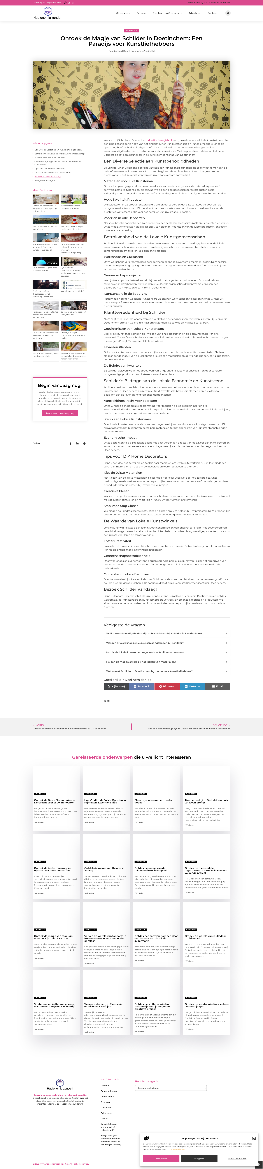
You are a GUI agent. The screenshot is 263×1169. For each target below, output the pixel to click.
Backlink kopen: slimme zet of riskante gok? (109, 1127)
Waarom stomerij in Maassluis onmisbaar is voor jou (103, 1005)
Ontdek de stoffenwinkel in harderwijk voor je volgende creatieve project (152, 1006)
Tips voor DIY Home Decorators (50, 168)
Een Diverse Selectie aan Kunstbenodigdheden (58, 150)
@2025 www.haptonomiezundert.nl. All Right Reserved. (61, 1164)
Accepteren (161, 1159)
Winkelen (131, 30)
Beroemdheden (109, 1091)
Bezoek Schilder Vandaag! (48, 176)
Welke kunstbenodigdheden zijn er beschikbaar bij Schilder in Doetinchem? (167, 633)
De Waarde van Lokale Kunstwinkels (53, 172)
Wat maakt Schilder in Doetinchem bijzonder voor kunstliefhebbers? (167, 671)
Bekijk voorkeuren (237, 1159)
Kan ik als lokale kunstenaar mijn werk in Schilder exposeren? (167, 652)
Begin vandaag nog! (60, 385)
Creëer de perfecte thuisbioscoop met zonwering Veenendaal (43, 294)
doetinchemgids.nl (160, 140)
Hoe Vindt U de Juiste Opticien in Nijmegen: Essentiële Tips (105, 801)
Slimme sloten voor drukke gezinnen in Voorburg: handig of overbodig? (45, 247)
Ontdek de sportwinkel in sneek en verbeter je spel (207, 1005)
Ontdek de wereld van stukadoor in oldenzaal (205, 937)
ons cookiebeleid (178, 1149)
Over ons (105, 1102)
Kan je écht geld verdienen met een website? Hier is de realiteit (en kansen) (111, 1140)
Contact (212, 13)
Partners (141, 13)
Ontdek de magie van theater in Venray (104, 869)
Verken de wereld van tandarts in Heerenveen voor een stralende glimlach (105, 938)
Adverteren (195, 13)
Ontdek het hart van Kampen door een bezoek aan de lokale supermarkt (156, 938)
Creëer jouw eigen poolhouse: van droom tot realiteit (73, 335)
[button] (253, 1138)
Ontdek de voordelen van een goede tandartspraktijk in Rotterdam (45, 208)
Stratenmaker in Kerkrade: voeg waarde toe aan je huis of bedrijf (54, 1005)
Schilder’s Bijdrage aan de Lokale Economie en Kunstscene (57, 163)
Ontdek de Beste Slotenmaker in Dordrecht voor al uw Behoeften (54, 801)
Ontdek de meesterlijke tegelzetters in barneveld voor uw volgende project (206, 870)
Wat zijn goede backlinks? (72, 291)
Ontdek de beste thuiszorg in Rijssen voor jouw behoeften (52, 869)
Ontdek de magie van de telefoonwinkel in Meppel (151, 869)
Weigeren (199, 1159)
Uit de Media (123, 13)
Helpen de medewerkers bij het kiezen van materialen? (167, 661)
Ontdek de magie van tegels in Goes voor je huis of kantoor (53, 937)
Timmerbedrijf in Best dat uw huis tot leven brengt (206, 801)
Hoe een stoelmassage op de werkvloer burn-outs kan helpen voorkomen (73, 356)
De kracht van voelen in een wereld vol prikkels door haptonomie (45, 335)
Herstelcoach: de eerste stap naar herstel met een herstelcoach (45, 314)
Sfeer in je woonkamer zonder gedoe (153, 801)
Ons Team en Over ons (166, 13)
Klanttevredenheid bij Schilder (50, 157)
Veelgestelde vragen (45, 180)
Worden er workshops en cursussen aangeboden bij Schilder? (167, 643)
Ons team (106, 1107)
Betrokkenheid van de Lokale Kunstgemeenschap (60, 153)
